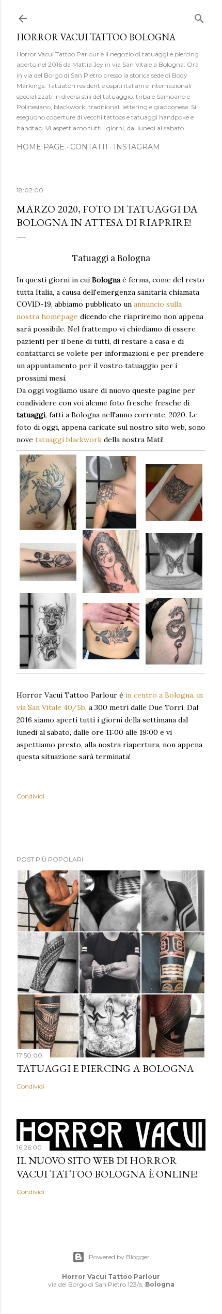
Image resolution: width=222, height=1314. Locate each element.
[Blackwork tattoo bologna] (111, 561)
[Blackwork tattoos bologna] (173, 561)
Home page (41, 147)
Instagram (137, 147)
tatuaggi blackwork (68, 439)
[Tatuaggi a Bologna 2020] (111, 492)
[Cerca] (199, 16)
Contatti (89, 147)
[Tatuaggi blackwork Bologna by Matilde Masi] (111, 631)
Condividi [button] (30, 796)
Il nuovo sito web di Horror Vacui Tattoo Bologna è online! (107, 1167)
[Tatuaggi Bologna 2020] (48, 492)
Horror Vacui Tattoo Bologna (96, 37)
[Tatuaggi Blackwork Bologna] (173, 492)
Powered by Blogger (119, 1257)
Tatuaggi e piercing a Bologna (105, 1068)
